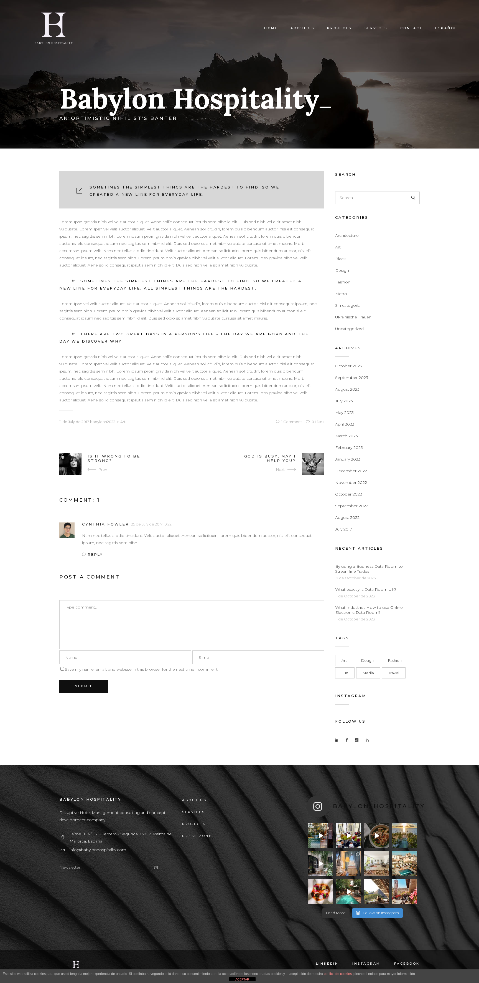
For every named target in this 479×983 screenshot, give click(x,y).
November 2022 (351, 482)
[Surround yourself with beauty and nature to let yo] (320, 863)
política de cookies (338, 974)
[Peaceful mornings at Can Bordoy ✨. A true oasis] (348, 891)
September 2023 (351, 377)
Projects (194, 824)
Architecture (347, 235)
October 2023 (348, 365)
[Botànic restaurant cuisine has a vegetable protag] (320, 891)
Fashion (342, 282)
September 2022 (351, 505)
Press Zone (197, 836)
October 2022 (348, 494)
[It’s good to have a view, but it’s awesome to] (404, 891)
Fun (345, 673)
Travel (393, 673)
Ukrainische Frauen (353, 317)
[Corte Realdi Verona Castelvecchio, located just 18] (348, 863)
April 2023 (344, 424)
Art (123, 421)
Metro (341, 293)
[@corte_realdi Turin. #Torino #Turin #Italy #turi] (348, 835)
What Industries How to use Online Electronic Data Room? (369, 610)
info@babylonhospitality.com (98, 849)
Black (340, 258)
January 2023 (347, 459)
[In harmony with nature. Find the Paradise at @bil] (404, 835)
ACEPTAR (242, 979)
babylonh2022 (102, 421)
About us (194, 800)
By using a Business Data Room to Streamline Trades (369, 569)
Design (342, 270)
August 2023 (347, 389)
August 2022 (347, 517)
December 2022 (351, 470)
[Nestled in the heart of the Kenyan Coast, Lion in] (376, 863)
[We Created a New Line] (191, 189)
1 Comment (291, 421)
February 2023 (349, 447)
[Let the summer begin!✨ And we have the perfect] (404, 863)
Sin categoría (347, 305)
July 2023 (344, 400)
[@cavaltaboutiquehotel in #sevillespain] (320, 835)
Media (368, 673)
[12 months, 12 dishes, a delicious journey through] (376, 835)
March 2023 (346, 435)
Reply (95, 554)
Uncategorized (349, 328)
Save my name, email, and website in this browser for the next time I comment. (141, 669)
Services (193, 812)
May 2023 (344, 412)
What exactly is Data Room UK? (365, 589)
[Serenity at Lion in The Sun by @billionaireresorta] (376, 891)
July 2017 (343, 529)
